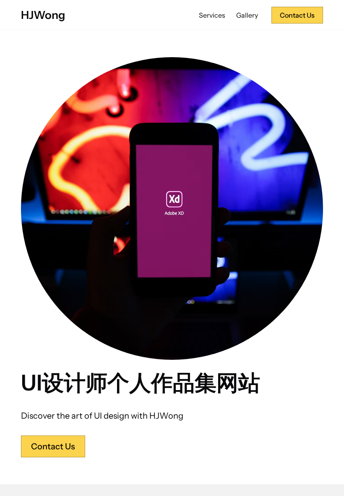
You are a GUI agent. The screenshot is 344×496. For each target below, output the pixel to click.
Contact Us (297, 15)
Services (212, 15)
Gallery (247, 15)
